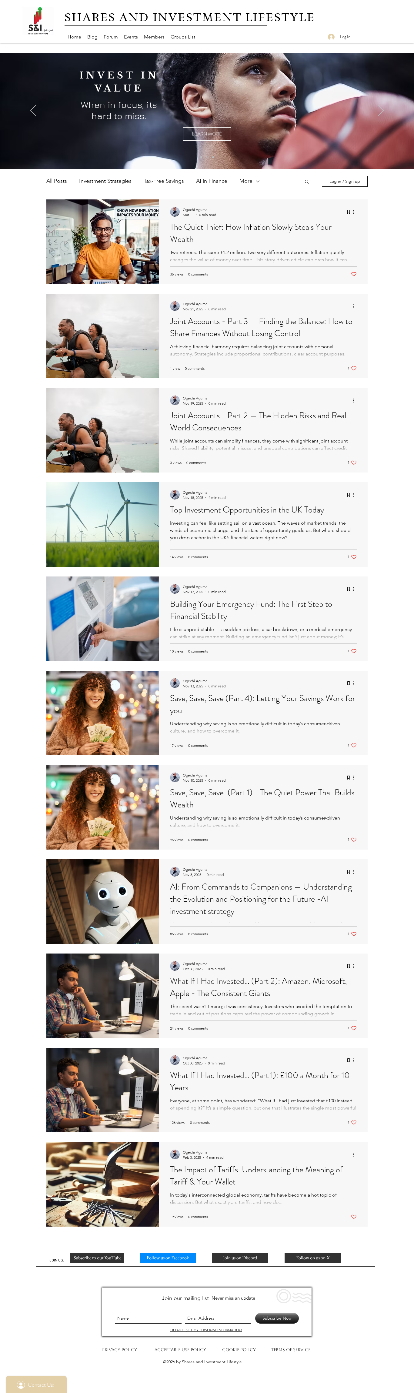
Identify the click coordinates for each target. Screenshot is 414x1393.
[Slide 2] (213, 157)
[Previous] (33, 111)
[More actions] (355, 211)
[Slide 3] (207, 157)
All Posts (56, 181)
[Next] (381, 111)
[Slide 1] (201, 157)
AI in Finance (211, 181)
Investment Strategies (105, 181)
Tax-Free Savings (164, 181)
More (245, 181)
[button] (307, 182)
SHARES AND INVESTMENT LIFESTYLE (190, 17)
